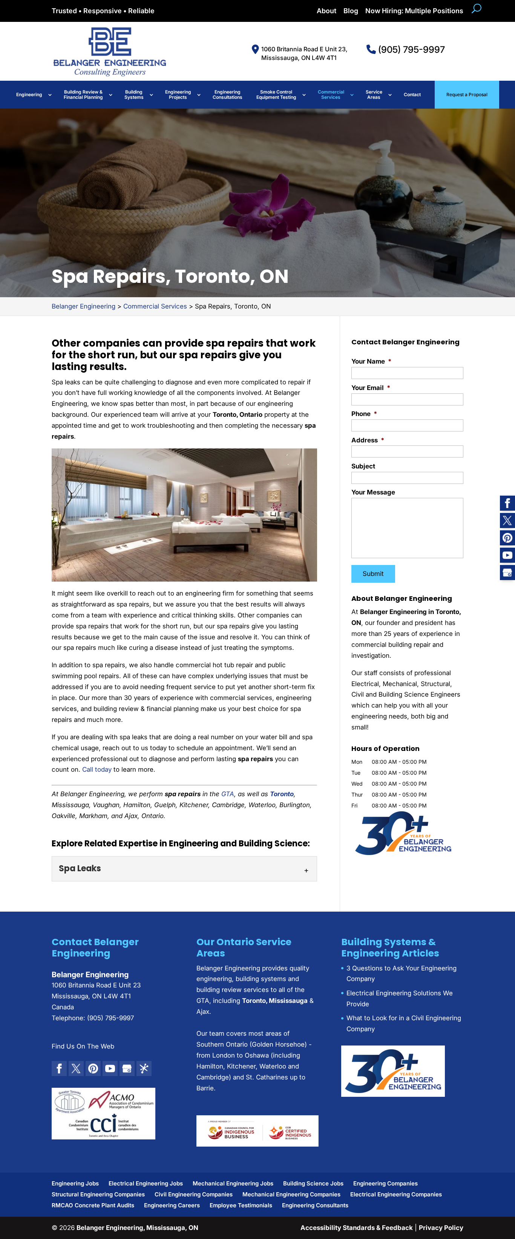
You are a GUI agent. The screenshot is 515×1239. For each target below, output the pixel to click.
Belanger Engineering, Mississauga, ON (137, 1227)
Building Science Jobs (313, 1183)
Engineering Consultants (315, 1205)
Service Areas (374, 94)
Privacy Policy (441, 1227)
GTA (227, 794)
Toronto (282, 794)
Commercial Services (331, 94)
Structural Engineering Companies (98, 1194)
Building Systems (134, 94)
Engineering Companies (385, 1183)
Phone (364, 414)
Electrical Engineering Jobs (146, 1183)
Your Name (371, 361)
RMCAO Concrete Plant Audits (93, 1205)
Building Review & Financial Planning (83, 94)
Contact (412, 94)
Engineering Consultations (227, 94)
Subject (363, 466)
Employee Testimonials (241, 1205)
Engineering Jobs (75, 1183)
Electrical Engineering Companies (396, 1194)
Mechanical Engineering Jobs (233, 1183)
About (326, 11)
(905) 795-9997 (410, 49)
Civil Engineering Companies (194, 1194)
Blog (350, 11)
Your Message (373, 492)
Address (367, 440)
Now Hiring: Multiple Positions (414, 11)
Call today (97, 769)
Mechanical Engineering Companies (291, 1194)
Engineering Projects (178, 94)
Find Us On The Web (83, 1046)
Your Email (370, 388)
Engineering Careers (172, 1205)
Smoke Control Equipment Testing (276, 94)
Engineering (29, 94)
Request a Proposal (466, 94)
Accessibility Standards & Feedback (356, 1227)
